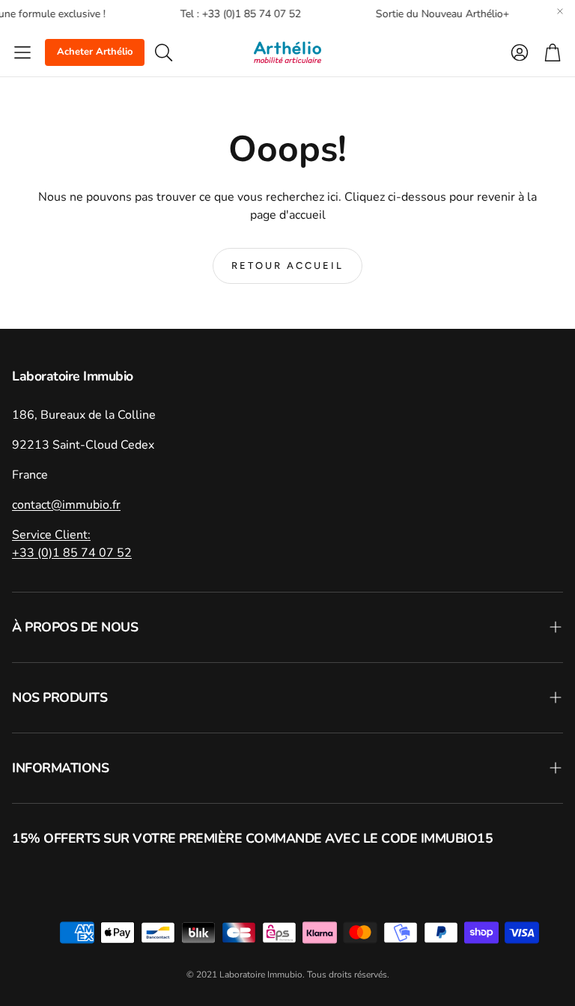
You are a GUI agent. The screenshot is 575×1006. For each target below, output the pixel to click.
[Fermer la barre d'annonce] (560, 11)
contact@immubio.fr (66, 505)
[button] (22, 52)
